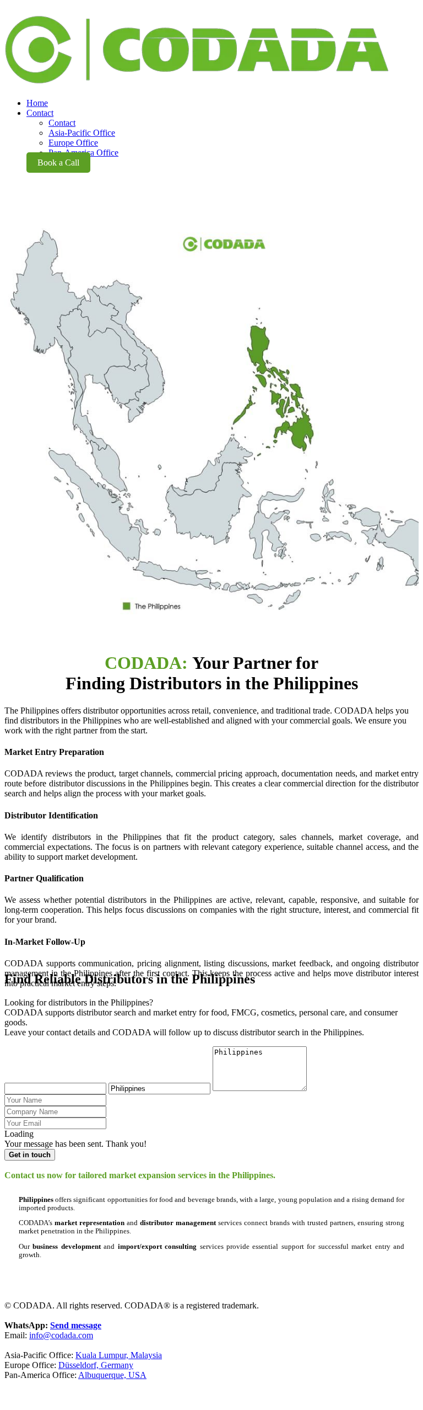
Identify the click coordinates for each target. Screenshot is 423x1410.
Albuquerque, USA (112, 1375)
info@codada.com (61, 1335)
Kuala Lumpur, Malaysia (118, 1355)
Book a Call (58, 162)
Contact (61, 122)
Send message (75, 1325)
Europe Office (73, 142)
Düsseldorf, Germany (95, 1365)
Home (37, 103)
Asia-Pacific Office (81, 132)
